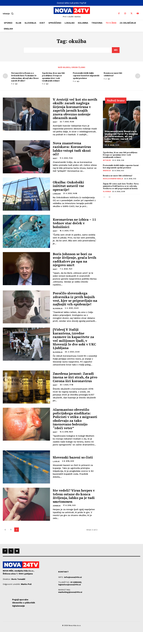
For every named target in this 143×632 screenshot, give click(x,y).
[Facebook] (118, 13)
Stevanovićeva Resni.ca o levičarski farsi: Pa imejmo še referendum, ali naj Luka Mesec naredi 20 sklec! (25, 77)
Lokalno (57, 194)
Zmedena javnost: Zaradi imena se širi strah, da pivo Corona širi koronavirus (75, 377)
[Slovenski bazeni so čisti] (26, 466)
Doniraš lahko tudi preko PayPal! (71, 3)
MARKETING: (64, 590)
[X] (131, 13)
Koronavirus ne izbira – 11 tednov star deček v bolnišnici (74, 223)
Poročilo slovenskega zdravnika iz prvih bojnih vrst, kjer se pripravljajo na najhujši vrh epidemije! (75, 298)
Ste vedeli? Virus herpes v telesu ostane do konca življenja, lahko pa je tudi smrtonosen (74, 496)
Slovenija (57, 308)
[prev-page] (5, 75)
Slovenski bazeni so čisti (73, 457)
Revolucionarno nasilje (113, 179)
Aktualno (107, 160)
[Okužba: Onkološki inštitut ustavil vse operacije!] (26, 194)
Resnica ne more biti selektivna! (113, 74)
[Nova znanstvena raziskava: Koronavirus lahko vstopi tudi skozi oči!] (26, 156)
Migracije (107, 171)
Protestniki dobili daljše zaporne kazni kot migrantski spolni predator (86, 75)
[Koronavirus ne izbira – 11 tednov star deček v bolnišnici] (26, 231)
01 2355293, (76, 582)
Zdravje (57, 506)
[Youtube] (137, 13)
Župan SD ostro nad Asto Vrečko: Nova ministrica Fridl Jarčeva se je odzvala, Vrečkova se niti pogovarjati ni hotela (121, 186)
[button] (9, 13)
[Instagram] (125, 13)
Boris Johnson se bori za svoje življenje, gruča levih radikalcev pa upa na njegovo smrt (74, 259)
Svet (55, 122)
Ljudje (56, 461)
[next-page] (137, 75)
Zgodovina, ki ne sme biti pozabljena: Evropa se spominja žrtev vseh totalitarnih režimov (53, 77)
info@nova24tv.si (73, 577)
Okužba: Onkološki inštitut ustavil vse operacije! (68, 186)
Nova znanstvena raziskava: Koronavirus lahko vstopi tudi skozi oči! (72, 148)
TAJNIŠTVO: (64, 582)
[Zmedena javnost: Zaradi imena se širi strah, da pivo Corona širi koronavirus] (26, 387)
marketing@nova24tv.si (70, 592)
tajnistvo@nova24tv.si (69, 584)
